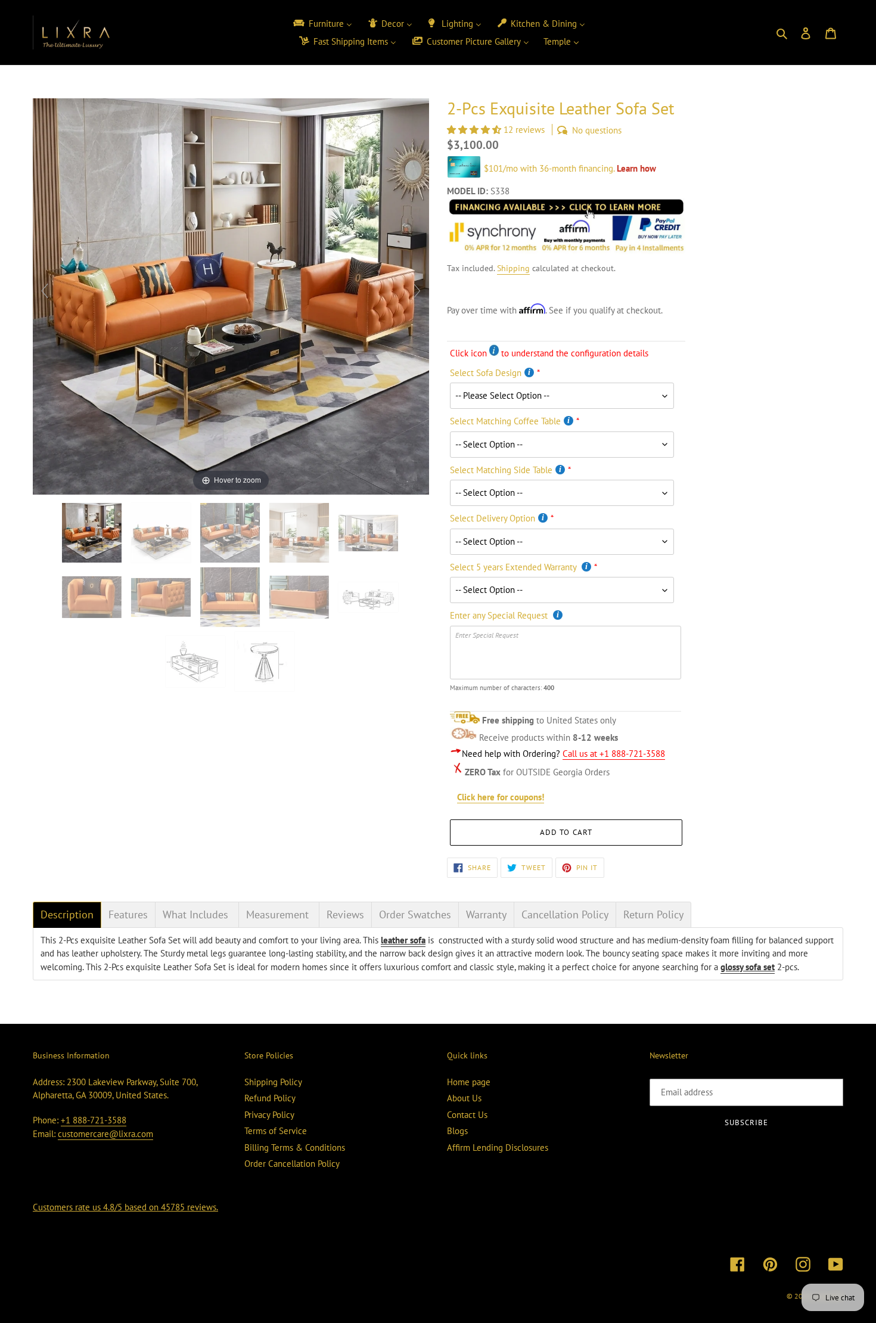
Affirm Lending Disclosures (497, 1147)
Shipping (513, 268)
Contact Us (467, 1114)
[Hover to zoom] (231, 295)
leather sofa (403, 940)
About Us (464, 1098)
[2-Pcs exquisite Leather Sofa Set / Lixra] (93, 533)
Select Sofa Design (485, 372)
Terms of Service (275, 1130)
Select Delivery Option (492, 518)
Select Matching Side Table (501, 470)
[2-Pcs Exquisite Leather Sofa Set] (369, 597)
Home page (468, 1082)
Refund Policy (270, 1098)
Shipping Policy (273, 1082)
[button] (475, 129)
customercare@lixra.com (105, 1133)
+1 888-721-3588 (93, 1120)
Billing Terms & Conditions (294, 1147)
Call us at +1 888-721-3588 (614, 753)
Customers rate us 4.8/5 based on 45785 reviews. (125, 1207)
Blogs (457, 1130)
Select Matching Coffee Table (505, 421)
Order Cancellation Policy (292, 1163)
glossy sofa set (747, 967)
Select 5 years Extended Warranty (514, 567)
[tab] (67, 915)
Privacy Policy (269, 1114)
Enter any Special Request (500, 615)
